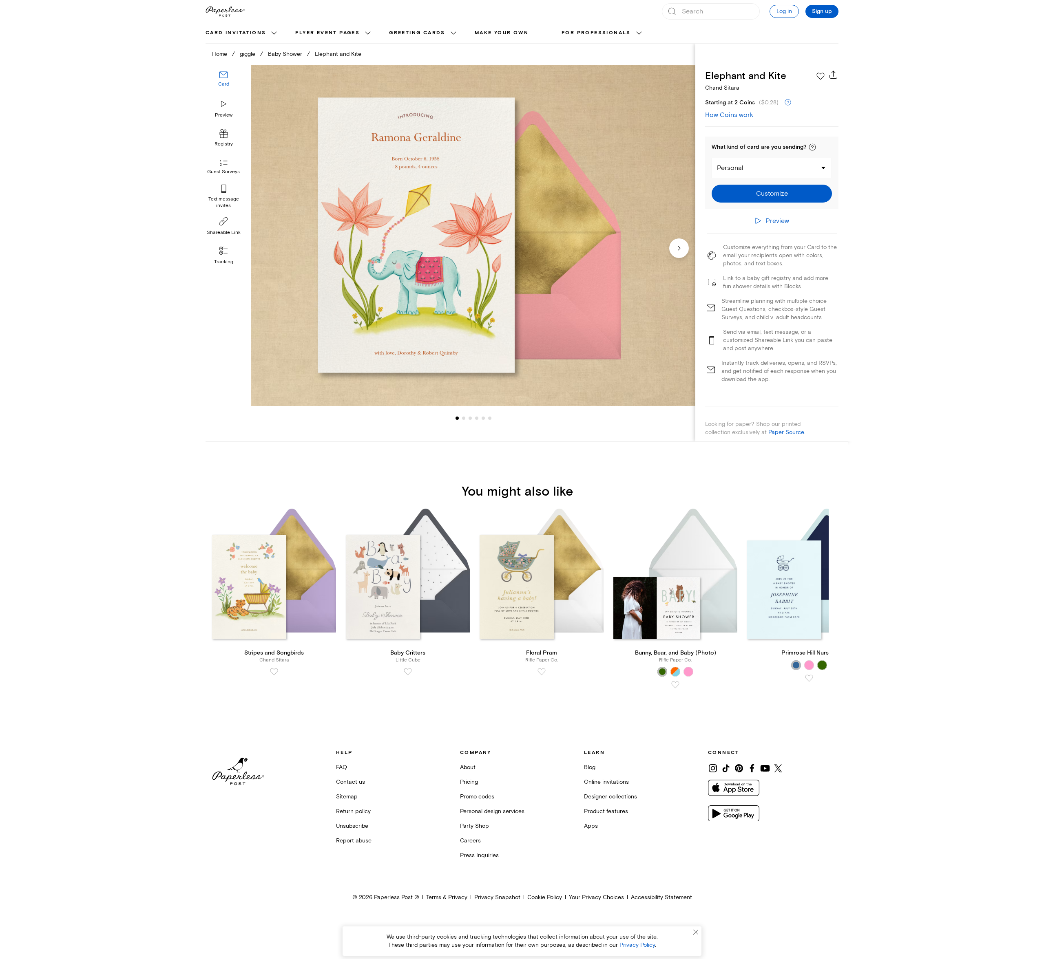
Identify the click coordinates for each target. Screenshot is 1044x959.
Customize (772, 194)
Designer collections (610, 796)
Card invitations (236, 33)
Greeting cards (417, 33)
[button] (812, 147)
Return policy (353, 811)
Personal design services (492, 811)
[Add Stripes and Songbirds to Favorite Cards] (274, 672)
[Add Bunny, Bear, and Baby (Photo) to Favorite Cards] (675, 685)
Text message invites (223, 202)
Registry (224, 144)
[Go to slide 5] (476, 418)
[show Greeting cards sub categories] (453, 33)
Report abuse (354, 840)
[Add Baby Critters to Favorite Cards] (408, 672)
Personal (730, 168)
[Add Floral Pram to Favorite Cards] (541, 672)
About (468, 767)
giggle (247, 54)
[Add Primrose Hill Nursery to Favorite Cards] (809, 678)
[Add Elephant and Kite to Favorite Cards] (820, 76)
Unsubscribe (352, 825)
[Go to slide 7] (489, 418)
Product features (606, 811)
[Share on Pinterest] (739, 768)
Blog (589, 767)
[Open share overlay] (833, 74)
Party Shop (474, 825)
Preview (223, 115)
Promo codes (477, 796)
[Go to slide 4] (470, 418)
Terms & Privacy (446, 897)
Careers (470, 840)
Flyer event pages (327, 33)
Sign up (822, 11)
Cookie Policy (544, 897)
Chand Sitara (722, 87)
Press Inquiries (479, 855)
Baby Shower (285, 54)
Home (219, 54)
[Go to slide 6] (483, 418)
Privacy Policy (637, 944)
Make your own (502, 33)
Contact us (350, 781)
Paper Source (786, 432)
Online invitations (606, 781)
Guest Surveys (223, 172)
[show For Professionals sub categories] (639, 33)
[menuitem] (242, 33)
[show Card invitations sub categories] (274, 33)
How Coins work (729, 115)
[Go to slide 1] (457, 418)
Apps (591, 825)
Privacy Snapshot (497, 897)
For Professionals (596, 33)
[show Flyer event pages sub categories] (368, 33)
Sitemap (347, 796)
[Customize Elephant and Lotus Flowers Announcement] (473, 235)
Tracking (223, 262)
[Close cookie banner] (696, 932)
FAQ (341, 767)
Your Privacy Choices (596, 897)
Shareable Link (224, 232)
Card (223, 85)
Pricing (469, 781)
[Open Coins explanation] (788, 103)
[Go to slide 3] (463, 418)
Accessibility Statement (661, 897)
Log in (784, 11)
